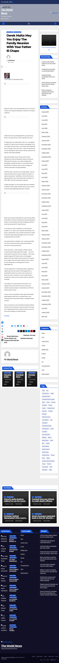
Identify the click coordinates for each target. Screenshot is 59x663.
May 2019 (44, 316)
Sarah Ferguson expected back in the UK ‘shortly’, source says (49, 84)
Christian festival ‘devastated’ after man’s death (48, 76)
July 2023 (44, 263)
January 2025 (45, 189)
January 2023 (45, 288)
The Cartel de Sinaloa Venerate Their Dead (13, 552)
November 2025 (46, 148)
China (48, 402)
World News (11, 60)
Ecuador (50, 411)
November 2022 (46, 296)
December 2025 (46, 144)
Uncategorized (17, 32)
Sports (43, 357)
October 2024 (45, 202)
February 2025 (46, 185)
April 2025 (44, 177)
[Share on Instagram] (21, 326)
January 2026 (45, 140)
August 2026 (45, 112)
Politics (44, 353)
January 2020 (45, 312)
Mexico (49, 437)
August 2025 (45, 161)
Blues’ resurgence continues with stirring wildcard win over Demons (48, 559)
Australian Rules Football (48, 399)
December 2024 (46, 193)
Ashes (52, 393)
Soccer (52, 455)
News (51, 440)
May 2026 (44, 124)
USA (43, 370)
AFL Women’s (45, 393)
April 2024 (44, 226)
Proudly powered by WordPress (8, 657)
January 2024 (45, 238)
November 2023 (46, 247)
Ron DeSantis (45, 446)
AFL (47, 390)
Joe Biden (44, 431)
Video (50, 469)
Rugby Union (45, 452)
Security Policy (45, 455)
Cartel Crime (10, 32)
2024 (43, 390)
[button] (53, 23)
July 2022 (44, 308)
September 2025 (46, 157)
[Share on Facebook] (12, 326)
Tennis (43, 463)
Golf (51, 419)
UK (42, 362)
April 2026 (44, 128)
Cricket (50, 405)
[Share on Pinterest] (24, 326)
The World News (11, 645)
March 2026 (45, 132)
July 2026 (44, 116)
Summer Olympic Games (48, 461)
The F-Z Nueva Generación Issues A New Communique (13, 572)
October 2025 (45, 152)
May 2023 (44, 271)
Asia (43, 337)
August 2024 (45, 210)
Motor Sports (45, 440)
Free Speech (45, 419)
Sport (43, 458)
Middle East (45, 349)
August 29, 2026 (9, 503)
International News (46, 425)
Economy (44, 411)
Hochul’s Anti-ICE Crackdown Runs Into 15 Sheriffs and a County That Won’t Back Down (48, 593)
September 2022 (46, 304)
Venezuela (44, 469)
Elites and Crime (46, 416)
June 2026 (45, 120)
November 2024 (46, 197)
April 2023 (44, 275)
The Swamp (45, 466)
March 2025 (45, 181)
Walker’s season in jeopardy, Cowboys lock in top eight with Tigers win (48, 571)
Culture (44, 408)
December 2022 (46, 292)
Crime (43, 345)
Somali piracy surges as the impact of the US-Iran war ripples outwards (47, 578)
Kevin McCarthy (46, 434)
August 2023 (45, 259)
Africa (43, 333)
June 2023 (45, 267)
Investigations (45, 428)
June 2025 (45, 169)
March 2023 (45, 279)
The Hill (49, 463)
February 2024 (46, 234)
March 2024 (45, 230)
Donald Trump (50, 408)
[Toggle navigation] (29, 23)
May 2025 (44, 173)
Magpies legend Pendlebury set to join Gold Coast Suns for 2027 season (49, 586)
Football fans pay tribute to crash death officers (43, 500)
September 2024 (46, 206)
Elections (44, 414)
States (48, 458)
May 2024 (44, 222)
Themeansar (4, 658)
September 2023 (46, 255)
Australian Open (46, 396)
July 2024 (44, 214)
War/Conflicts (45, 374)
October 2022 (45, 300)
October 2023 (45, 251)
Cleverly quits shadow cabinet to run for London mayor (49, 63)
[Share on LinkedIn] (18, 326)
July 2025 (44, 165)
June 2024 (45, 218)
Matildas (44, 437)
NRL (43, 443)
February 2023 (46, 283)
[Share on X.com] (15, 326)
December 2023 (46, 242)
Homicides (44, 422)
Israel (52, 428)
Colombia (44, 405)
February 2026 (46, 136)
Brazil (43, 402)
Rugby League (45, 449)
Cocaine (53, 402)
